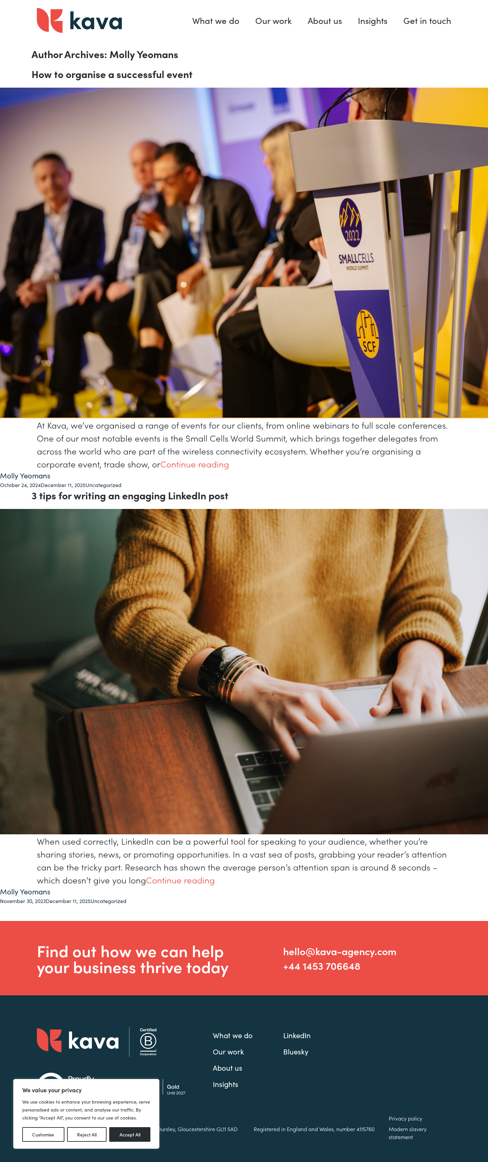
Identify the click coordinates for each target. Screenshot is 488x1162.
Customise (43, 1134)
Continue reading (194, 463)
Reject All (87, 1134)
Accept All (130, 1134)
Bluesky (295, 1051)
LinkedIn (297, 1035)
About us (325, 20)
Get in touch (427, 20)
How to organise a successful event (112, 74)
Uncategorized (104, 484)
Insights (372, 20)
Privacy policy (405, 1118)
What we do (215, 20)
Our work (273, 20)
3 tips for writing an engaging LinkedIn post (130, 495)
